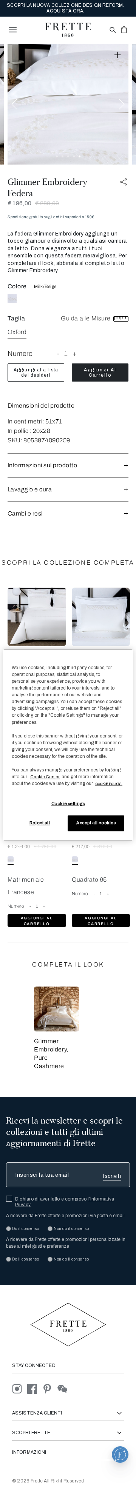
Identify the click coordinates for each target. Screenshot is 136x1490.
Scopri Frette (31, 1432)
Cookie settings (68, 804)
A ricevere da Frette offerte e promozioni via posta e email (65, 1215)
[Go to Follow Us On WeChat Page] (64, 1388)
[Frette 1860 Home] (68, 29)
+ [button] (75, 353)
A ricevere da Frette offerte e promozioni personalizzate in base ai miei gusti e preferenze (65, 1243)
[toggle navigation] (13, 30)
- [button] (58, 353)
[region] (68, 744)
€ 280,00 (47, 203)
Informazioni (29, 1452)
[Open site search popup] (112, 30)
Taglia (16, 318)
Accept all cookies (96, 823)
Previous (14, 104)
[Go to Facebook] (34, 1388)
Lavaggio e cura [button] (30, 489)
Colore (17, 286)
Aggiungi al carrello (100, 372)
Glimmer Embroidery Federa (48, 187)
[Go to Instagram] (19, 1388)
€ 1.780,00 (45, 846)
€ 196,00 (19, 203)
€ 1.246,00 (19, 846)
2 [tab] (62, 156)
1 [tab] (57, 156)
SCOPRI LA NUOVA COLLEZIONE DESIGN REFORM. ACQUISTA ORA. (65, 8)
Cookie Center (45, 776)
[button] (68, 405)
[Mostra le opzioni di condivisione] (123, 182)
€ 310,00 (102, 846)
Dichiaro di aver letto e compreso (64, 1201)
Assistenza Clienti (37, 1413)
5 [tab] (79, 156)
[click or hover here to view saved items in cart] (123, 29)
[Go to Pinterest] (49, 1388)
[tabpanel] (68, 104)
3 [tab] (68, 156)
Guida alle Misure (86, 318)
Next (122, 104)
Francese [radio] (21, 892)
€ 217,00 (81, 846)
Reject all (39, 823)
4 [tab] (74, 156)
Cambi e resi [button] (25, 513)
